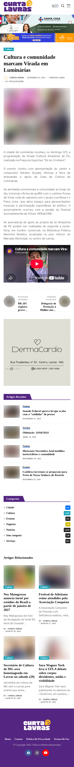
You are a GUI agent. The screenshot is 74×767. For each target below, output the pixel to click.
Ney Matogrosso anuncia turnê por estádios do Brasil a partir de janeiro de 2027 (17, 602)
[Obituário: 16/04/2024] (12, 432)
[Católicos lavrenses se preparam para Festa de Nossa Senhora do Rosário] (12, 472)
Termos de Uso (61, 739)
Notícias (38, 529)
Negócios (38, 524)
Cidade (38, 507)
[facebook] (28, 752)
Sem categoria (38, 535)
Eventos (38, 518)
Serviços (38, 541)
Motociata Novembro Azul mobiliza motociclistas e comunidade (44, 453)
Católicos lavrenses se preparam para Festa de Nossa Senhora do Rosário (45, 473)
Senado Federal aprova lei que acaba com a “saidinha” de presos (44, 413)
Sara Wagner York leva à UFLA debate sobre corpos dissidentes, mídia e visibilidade (52, 672)
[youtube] (45, 752)
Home (8, 739)
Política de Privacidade (38, 739)
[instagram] (37, 752)
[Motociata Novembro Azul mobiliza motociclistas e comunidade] (12, 451)
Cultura (8, 49)
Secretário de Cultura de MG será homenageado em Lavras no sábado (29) (19, 671)
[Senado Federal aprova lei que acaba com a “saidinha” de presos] (12, 411)
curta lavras (17, 78)
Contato (19, 739)
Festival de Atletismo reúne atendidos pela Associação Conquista (54, 598)
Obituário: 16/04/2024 (36, 432)
